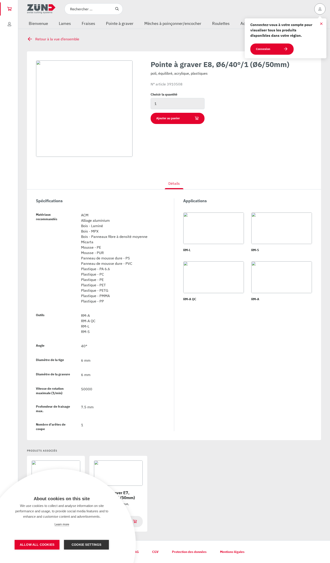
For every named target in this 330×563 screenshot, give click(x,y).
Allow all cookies (37, 544)
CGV (155, 552)
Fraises (88, 23)
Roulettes (221, 23)
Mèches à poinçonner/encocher (172, 23)
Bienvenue (38, 23)
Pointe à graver (120, 23)
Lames (65, 23)
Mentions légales (232, 552)
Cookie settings (86, 544)
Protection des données (189, 552)
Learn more (62, 524)
